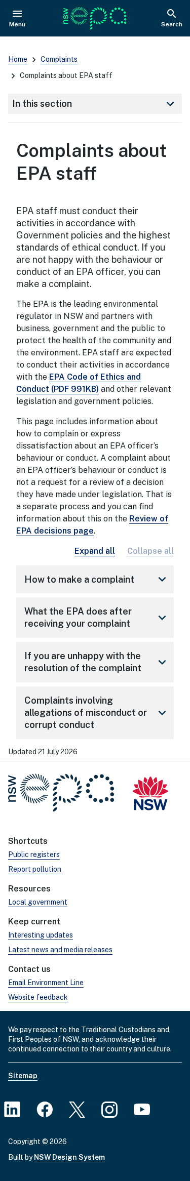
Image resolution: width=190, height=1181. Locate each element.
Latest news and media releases (60, 950)
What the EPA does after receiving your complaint (97, 617)
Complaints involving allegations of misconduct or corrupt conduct (97, 712)
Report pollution (34, 869)
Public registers (34, 854)
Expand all (94, 551)
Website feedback (38, 997)
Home (17, 59)
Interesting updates (40, 935)
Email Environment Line (46, 983)
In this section (95, 103)
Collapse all (150, 551)
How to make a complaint (97, 579)
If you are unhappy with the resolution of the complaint (97, 661)
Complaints (59, 59)
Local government (37, 902)
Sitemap (22, 1076)
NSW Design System (69, 1157)
